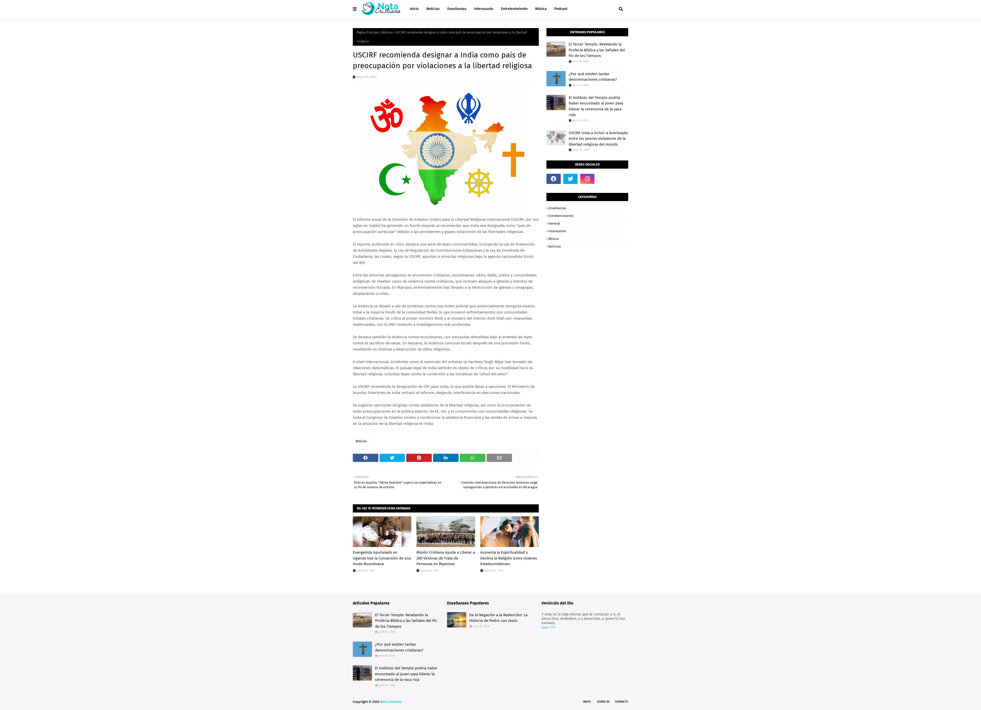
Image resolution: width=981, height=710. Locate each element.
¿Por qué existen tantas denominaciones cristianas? (593, 77)
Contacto (621, 701)
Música (553, 239)
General (554, 223)
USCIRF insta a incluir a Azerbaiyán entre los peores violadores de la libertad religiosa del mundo (598, 139)
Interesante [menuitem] (483, 9)
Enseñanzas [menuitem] (456, 9)
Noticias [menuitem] (433, 9)
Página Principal (368, 32)
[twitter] (570, 179)
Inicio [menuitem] (414, 9)
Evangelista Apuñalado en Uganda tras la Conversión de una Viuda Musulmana (382, 558)
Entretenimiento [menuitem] (514, 9)
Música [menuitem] (541, 9)
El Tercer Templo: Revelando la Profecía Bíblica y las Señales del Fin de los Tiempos (597, 50)
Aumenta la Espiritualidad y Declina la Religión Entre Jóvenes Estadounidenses (508, 558)
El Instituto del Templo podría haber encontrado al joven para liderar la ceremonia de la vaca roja (596, 106)
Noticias (387, 32)
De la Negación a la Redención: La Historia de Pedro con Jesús (498, 618)
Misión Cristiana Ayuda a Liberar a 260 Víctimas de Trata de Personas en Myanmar (445, 558)
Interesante (557, 231)
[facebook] (553, 179)
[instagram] (587, 179)
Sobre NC (603, 701)
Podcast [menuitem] (560, 9)
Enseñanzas (557, 208)
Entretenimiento (561, 216)
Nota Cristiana (391, 702)
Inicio (587, 701)
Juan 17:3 (548, 627)
